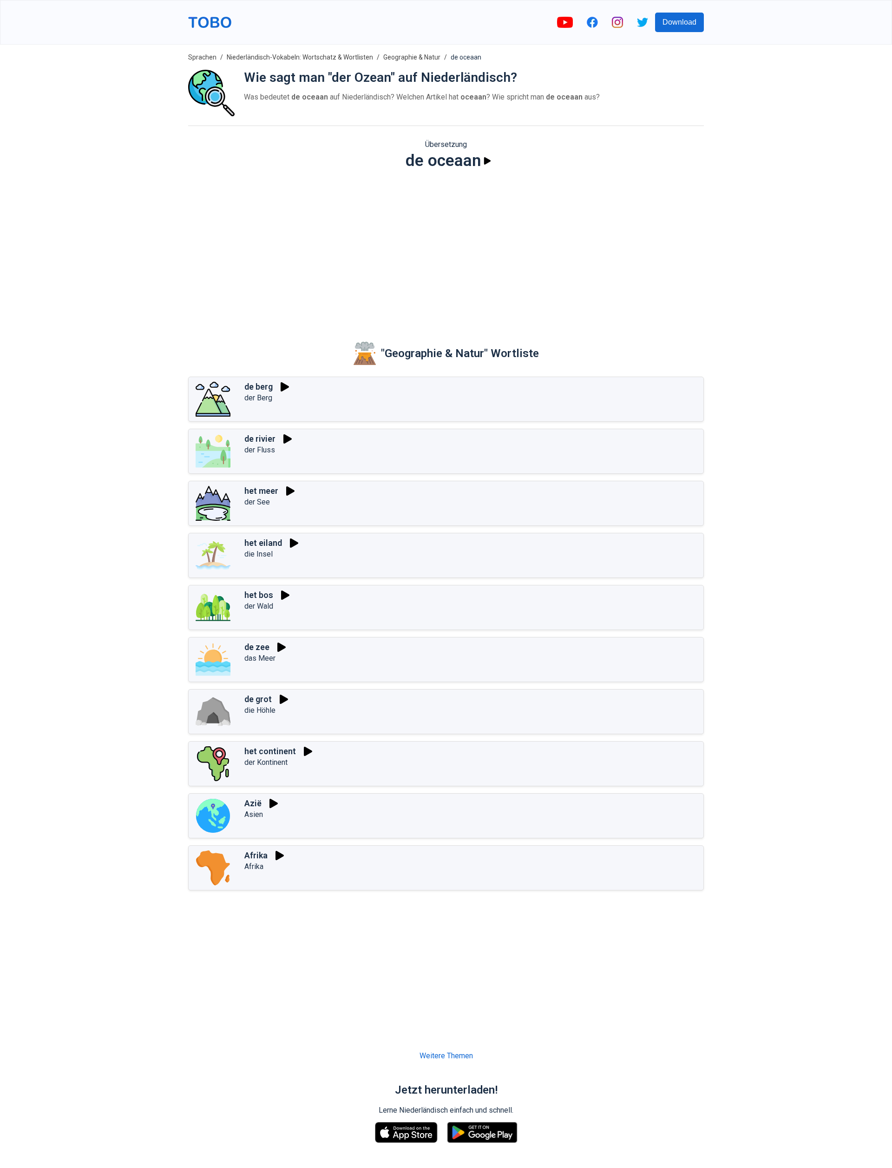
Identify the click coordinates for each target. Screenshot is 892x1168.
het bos (258, 595)
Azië (253, 803)
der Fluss (259, 449)
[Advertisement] (446, 249)
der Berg (258, 397)
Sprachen (202, 57)
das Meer (259, 658)
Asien (253, 814)
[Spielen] (487, 161)
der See (257, 502)
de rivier (259, 439)
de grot (258, 699)
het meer (261, 491)
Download (679, 22)
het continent (270, 751)
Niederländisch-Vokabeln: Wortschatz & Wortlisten (300, 57)
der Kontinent (266, 762)
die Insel (258, 554)
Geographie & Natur (411, 57)
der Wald (258, 606)
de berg (258, 387)
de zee (256, 647)
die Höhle (259, 710)
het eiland (263, 543)
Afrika (256, 855)
